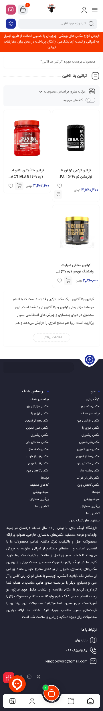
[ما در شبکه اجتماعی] (11, 10)
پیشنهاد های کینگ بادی (85, 520)
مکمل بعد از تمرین (88, 456)
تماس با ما (93, 513)
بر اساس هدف (90, 413)
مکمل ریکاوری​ (91, 435)
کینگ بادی (93, 399)
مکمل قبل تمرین (89, 442)
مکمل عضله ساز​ (90, 470)
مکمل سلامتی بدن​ (88, 463)
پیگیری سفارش (90, 506)
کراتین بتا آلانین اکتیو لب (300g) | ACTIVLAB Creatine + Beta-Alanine (27, 177)
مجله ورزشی (92, 499)
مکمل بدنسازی (90, 406)
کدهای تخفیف (39, 485)
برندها (96, 492)
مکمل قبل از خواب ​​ (88, 478)
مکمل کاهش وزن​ (89, 485)
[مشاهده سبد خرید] (22, 10)
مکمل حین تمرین (88, 449)
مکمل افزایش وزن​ (88, 420)
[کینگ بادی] (51, 9)
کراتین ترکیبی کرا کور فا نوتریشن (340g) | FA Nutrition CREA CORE (76, 177)
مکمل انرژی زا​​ (91, 428)
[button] (58, 194)
